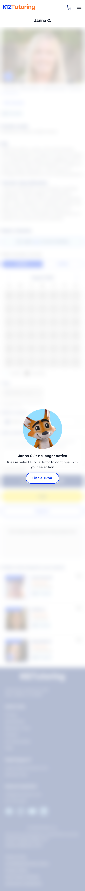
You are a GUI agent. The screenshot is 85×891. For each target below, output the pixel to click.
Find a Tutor (42, 478)
